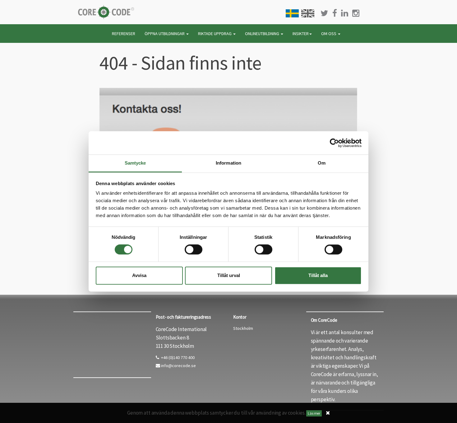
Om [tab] (321, 163)
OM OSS (329, 33)
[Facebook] (334, 13)
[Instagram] (355, 13)
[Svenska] (292, 13)
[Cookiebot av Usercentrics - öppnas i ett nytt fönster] (334, 143)
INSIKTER (301, 33)
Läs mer (314, 413)
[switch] (193, 250)
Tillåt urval (228, 275)
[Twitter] (324, 13)
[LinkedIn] (344, 13)
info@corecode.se (178, 365)
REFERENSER (123, 33)
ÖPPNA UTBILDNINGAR (165, 33)
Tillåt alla (318, 275)
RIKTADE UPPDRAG (215, 33)
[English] (307, 13)
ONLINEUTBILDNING (262, 33)
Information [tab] (228, 163)
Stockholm (243, 328)
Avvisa (139, 275)
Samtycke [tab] (135, 163)
